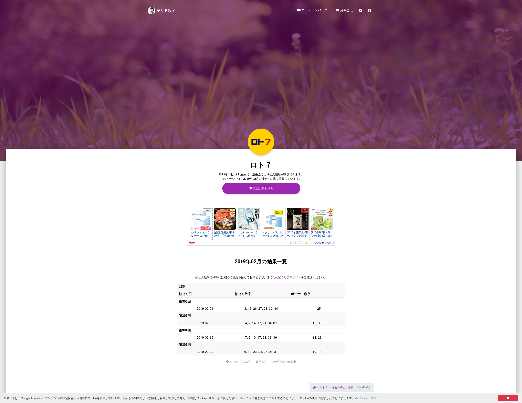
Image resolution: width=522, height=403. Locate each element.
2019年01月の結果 (239, 361)
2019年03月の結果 (282, 361)
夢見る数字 (166, 10)
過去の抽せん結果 (342, 387)
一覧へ (262, 361)
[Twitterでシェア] (360, 10)
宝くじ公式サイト (289, 277)
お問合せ (346, 10)
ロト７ (324, 387)
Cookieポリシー (369, 398)
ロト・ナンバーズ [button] (314, 10)
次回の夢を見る (262, 188)
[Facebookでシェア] (369, 10)
